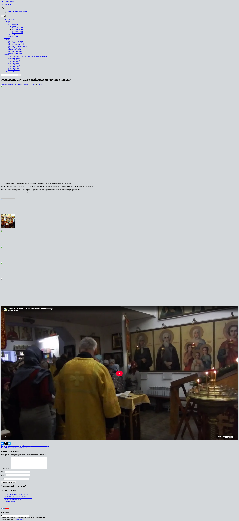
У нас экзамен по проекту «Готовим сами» (18, 498)
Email (3, 475)
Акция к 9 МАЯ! (9, 501)
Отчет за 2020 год (14, 63)
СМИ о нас (11, 34)
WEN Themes (19, 519)
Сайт (2, 478)
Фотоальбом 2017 (17, 33)
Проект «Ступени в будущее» (17, 46)
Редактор (17, 84)
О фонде (7, 21)
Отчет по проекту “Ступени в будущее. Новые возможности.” (28, 56)
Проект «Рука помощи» (15, 51)
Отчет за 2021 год (14, 65)
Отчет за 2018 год (14, 60)
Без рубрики (24, 84)
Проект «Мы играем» (15, 49)
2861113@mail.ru (21, 11)
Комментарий (6, 468)
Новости (7, 38)
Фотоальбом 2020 (17, 28)
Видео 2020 (32, 84)
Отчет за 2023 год (14, 68)
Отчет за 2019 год (14, 61)
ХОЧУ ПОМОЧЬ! (10, 71)
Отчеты (6, 55)
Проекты (7, 39)
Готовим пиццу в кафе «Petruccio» (15, 496)
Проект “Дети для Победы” (17, 44)
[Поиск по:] (9, 75)
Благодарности (13, 24)
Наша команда (12, 23)
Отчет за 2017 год (14, 58)
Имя (3, 471)
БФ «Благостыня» (6, 5)
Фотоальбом (12, 26)
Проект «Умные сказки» (16, 53)
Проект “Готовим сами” (15, 41)
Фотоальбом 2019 (17, 29)
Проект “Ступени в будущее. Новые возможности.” (24, 43)
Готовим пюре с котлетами (13, 499)
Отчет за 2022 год (14, 66)
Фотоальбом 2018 (17, 31)
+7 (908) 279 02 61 (10, 11)
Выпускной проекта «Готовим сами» (16, 494)
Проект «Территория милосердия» (19, 48)
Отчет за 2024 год (14, 70)
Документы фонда (14, 36)
